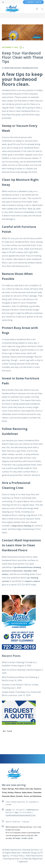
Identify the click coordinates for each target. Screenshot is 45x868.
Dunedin (28, 570)
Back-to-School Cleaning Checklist (18, 669)
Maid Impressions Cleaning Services (21, 67)
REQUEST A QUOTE (34, 2)
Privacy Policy (17, 855)
